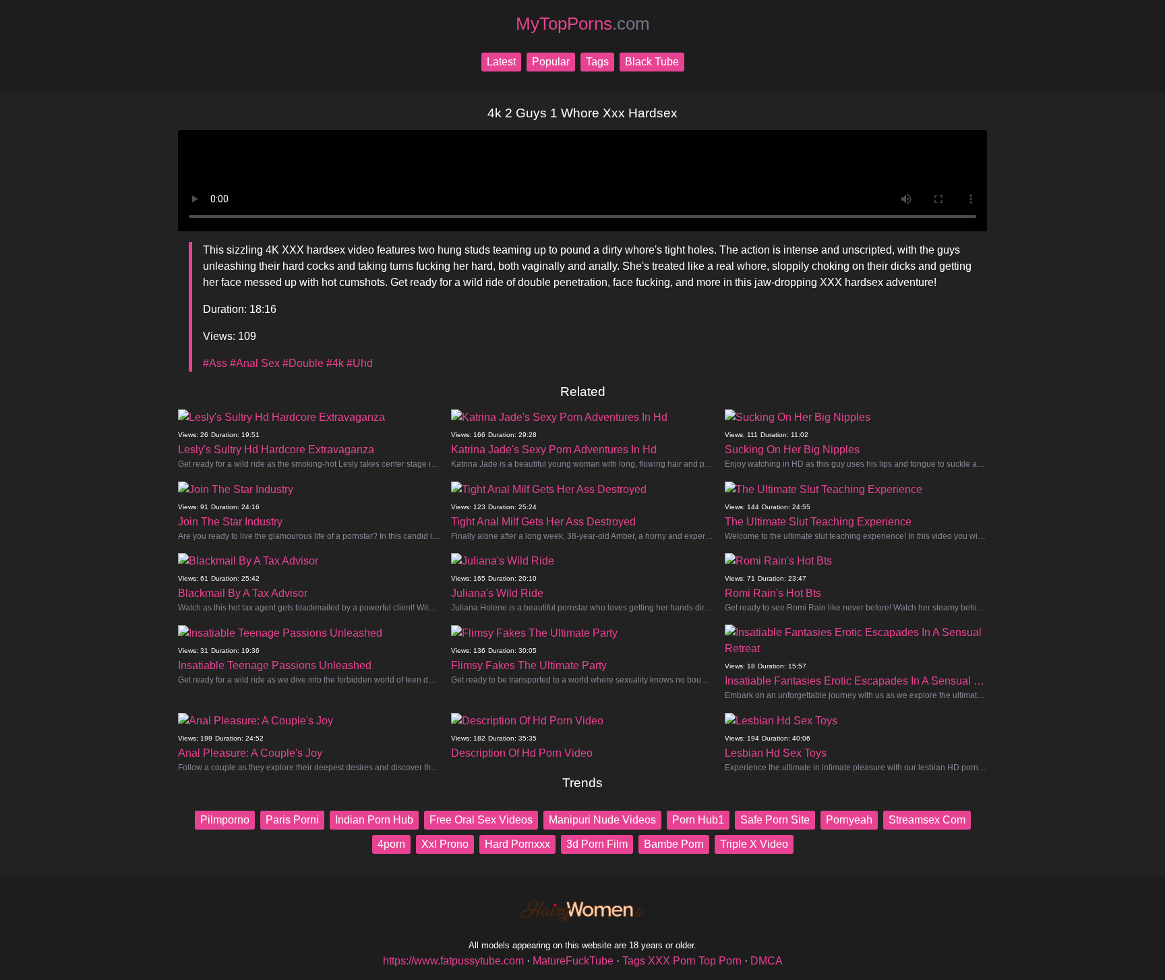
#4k (335, 363)
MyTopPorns (583, 23)
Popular (551, 61)
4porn (391, 844)
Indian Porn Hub (374, 820)
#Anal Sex (255, 363)
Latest (501, 61)
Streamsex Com (927, 820)
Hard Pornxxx (517, 844)
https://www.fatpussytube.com (453, 961)
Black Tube (652, 61)
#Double (303, 363)
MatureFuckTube (573, 961)
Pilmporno (224, 820)
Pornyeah (849, 820)
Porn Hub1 (698, 820)
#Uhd (360, 363)
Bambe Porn (674, 844)
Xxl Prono (445, 844)
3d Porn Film (597, 844)
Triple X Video (754, 844)
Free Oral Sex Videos (481, 820)
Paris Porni (292, 820)
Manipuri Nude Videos (602, 820)
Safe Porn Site (775, 820)
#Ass (215, 363)
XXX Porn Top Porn (695, 961)
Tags (597, 61)
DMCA (766, 961)
